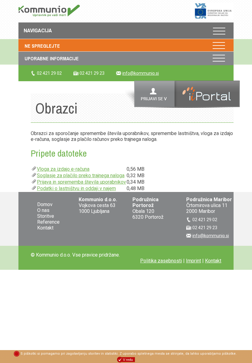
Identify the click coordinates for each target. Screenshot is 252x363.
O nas (43, 210)
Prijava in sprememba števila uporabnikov (81, 182)
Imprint (193, 261)
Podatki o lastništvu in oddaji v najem (76, 188)
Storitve (45, 216)
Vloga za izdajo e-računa (63, 169)
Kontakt (45, 228)
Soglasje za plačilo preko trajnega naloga (80, 175)
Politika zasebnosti (161, 261)
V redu (128, 359)
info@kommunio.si (140, 73)
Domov (45, 204)
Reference (48, 222)
